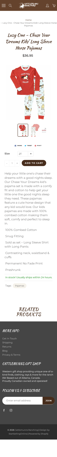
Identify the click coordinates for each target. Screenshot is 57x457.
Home (28, 20)
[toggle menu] (3, 5)
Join (49, 400)
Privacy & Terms (11, 354)
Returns (6, 346)
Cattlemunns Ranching (26, 430)
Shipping (7, 342)
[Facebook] (4, 410)
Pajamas (19, 285)
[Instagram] (11, 410)
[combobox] (25, 154)
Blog (4, 350)
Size (7, 153)
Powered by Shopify (38, 433)
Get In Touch (9, 338)
